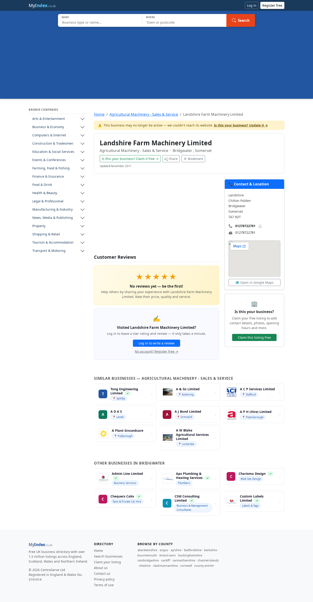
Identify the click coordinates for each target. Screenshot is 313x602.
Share (173, 159)
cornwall (186, 566)
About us (101, 568)
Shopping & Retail (46, 234)
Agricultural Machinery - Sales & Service (144, 114)
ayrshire (176, 550)
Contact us (102, 573)
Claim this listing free (254, 337)
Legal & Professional (47, 201)
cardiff (165, 560)
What (65, 17)
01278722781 (245, 226)
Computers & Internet (49, 135)
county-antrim (204, 566)
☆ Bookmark (193, 159)
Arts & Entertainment (48, 119)
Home (99, 114)
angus (164, 550)
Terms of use (104, 585)
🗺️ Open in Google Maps (254, 282)
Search (244, 20)
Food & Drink (42, 185)
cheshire (145, 566)
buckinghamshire (190, 555)
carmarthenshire (184, 560)
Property (38, 226)
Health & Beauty (44, 193)
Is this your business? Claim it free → (130, 159)
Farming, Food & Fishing (51, 168)
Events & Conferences (49, 160)
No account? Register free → (156, 351)
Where (150, 17)
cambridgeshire (148, 560)
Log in (251, 5)
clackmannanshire (165, 566)
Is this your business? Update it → (241, 125)
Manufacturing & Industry (52, 210)
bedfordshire (193, 550)
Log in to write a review (156, 343)
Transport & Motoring (49, 251)
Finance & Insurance (48, 177)
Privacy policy (104, 579)
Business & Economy (48, 127)
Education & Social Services (53, 152)
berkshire (210, 550)
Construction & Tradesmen (52, 144)
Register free (272, 5)
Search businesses (108, 556)
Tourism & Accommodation (53, 243)
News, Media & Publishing (52, 218)
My (42, 5)
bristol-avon (167, 555)
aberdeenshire (147, 550)
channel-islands (208, 560)
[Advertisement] (156, 61)
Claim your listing (107, 562)
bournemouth (147, 555)
